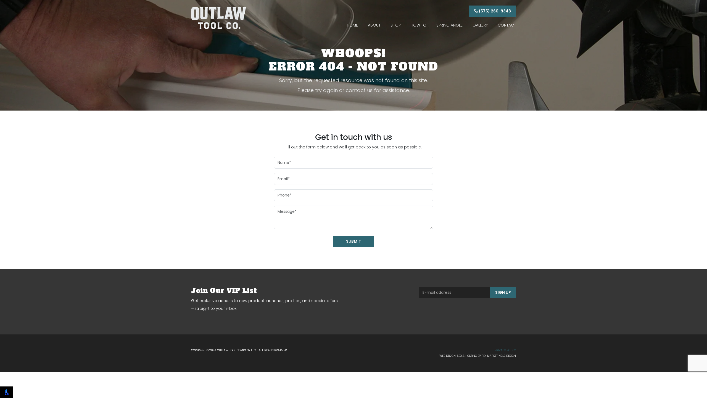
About (374, 25)
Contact (507, 25)
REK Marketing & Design (499, 356)
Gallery (480, 25)
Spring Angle (449, 25)
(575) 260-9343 (494, 11)
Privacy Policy (505, 350)
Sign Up (503, 292)
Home (352, 25)
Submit (353, 241)
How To (418, 25)
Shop (396, 25)
